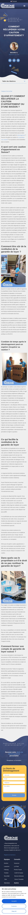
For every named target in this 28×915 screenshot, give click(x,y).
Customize (14, 906)
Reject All (14, 911)
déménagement (21, 135)
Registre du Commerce (9, 854)
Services (7, 883)
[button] (24, 5)
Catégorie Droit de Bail (6, 91)
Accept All (14, 901)
